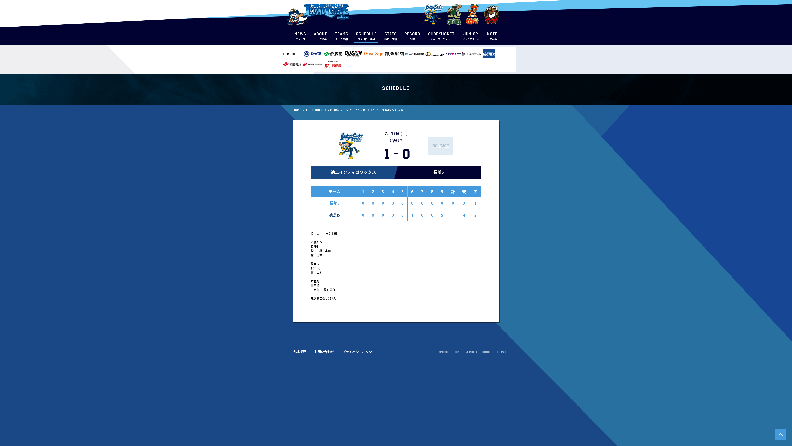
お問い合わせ (324, 351)
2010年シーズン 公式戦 (347, 110)
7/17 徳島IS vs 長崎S (388, 110)
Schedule (314, 110)
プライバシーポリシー (358, 351)
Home (297, 110)
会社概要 (299, 351)
